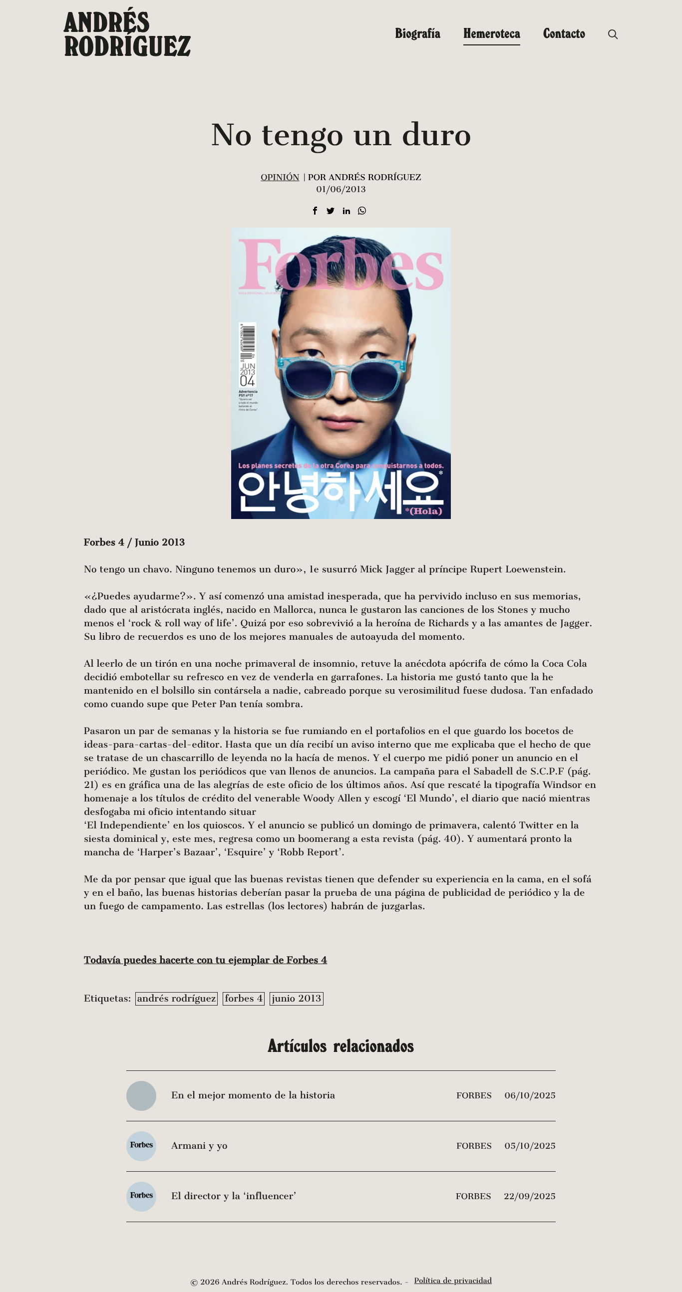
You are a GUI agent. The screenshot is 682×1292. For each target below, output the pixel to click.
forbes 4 (244, 999)
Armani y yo (199, 1146)
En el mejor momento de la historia (253, 1095)
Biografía (417, 33)
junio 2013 (296, 999)
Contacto (564, 33)
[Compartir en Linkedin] (346, 211)
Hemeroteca (491, 33)
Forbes (475, 1095)
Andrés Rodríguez (127, 34)
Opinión (280, 177)
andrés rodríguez (176, 999)
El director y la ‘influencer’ (234, 1196)
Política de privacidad (453, 1281)
